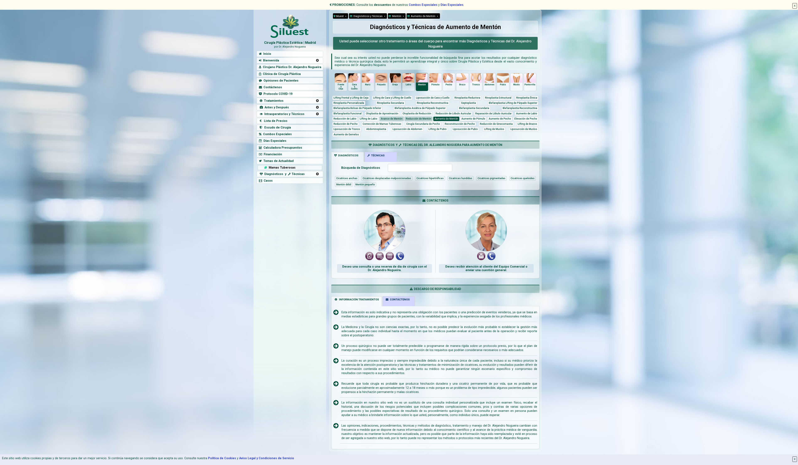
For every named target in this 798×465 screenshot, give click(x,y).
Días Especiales (452, 5)
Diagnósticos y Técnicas (367, 16)
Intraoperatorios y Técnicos (283, 114)
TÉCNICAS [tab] (377, 155)
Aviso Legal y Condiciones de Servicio (266, 458)
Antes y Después (276, 107)
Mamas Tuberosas (281, 167)
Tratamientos (272, 101)
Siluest (339, 16)
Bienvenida (270, 60)
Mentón (396, 16)
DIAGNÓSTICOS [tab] (347, 155)
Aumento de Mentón (423, 16)
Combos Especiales (423, 5)
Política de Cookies (222, 458)
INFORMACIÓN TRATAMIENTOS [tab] (358, 299)
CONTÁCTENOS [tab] (399, 299)
